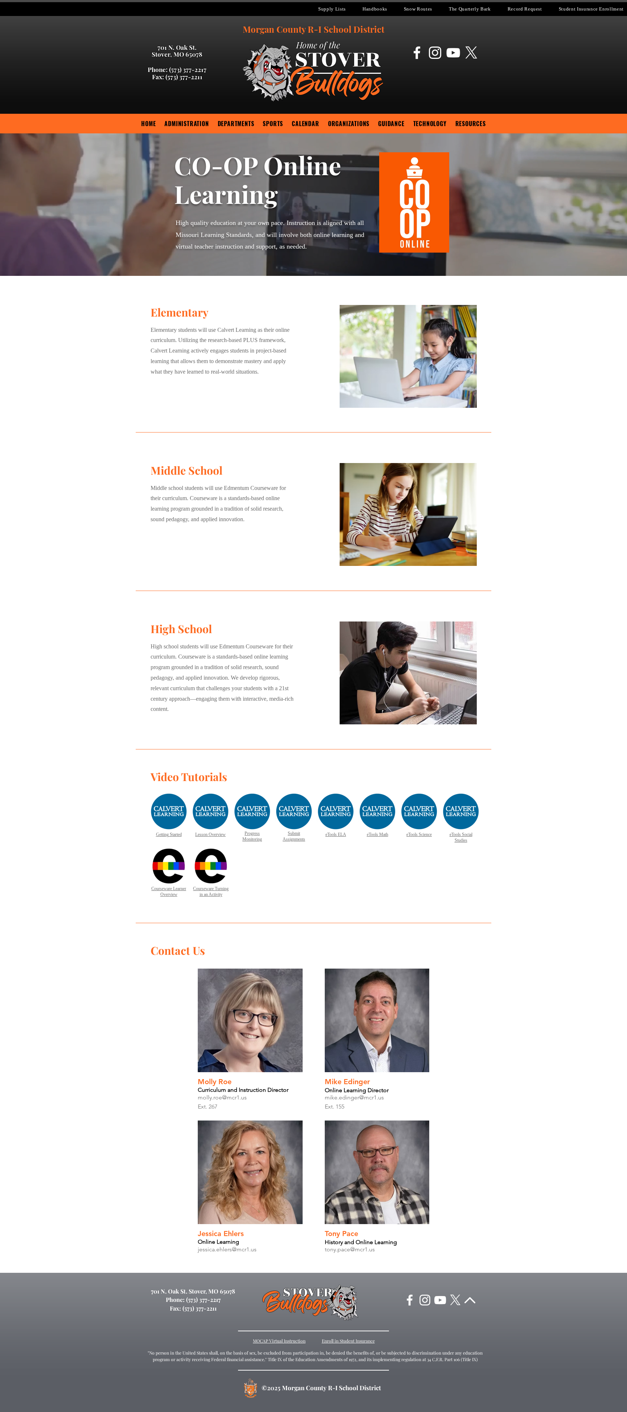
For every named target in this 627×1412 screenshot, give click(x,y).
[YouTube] (453, 52)
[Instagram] (435, 52)
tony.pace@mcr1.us (350, 1249)
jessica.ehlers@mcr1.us (227, 1249)
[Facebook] (417, 52)
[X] (471, 52)
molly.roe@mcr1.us (222, 1097)
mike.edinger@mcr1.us (354, 1097)
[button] (332, 9)
